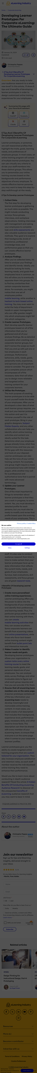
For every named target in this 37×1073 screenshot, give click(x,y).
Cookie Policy (31, 523)
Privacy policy (21, 523)
